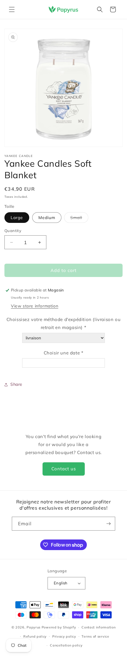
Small (79, 219)
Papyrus (33, 627)
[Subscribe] (108, 524)
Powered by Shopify (59, 627)
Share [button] (16, 384)
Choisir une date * (64, 353)
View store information (34, 306)
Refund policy (35, 636)
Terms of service (95, 636)
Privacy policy (64, 636)
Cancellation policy (66, 645)
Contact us (63, 468)
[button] (11, 9)
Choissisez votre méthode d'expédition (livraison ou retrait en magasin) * (63, 323)
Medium (46, 217)
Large (17, 217)
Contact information (98, 627)
